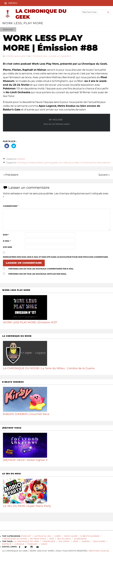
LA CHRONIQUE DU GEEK (41, 14)
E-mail (7, 241)
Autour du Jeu (42, 536)
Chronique (22, 162)
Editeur (40, 162)
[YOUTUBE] (38, 547)
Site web (7, 247)
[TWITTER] (26, 547)
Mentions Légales (99, 551)
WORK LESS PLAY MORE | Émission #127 (30, 322)
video (44, 544)
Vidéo (58, 536)
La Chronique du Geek (91, 162)
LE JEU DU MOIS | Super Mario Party (27, 506)
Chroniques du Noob (14, 539)
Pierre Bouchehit (16, 56)
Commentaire (10, 206)
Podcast (8, 29)
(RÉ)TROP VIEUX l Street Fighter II (25, 460)
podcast (106, 162)
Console (32, 162)
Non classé (70, 536)
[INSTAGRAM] (32, 547)
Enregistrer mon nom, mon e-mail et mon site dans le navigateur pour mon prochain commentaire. (55, 257)
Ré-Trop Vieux (38, 539)
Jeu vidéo (63, 162)
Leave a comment (60, 56)
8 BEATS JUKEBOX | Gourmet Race (26, 414)
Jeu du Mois (64, 539)
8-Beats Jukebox (90, 536)
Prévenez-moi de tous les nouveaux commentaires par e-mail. (41, 269)
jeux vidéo (74, 162)
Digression (80, 539)
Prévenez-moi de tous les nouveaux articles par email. (37, 274)
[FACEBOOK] (20, 547)
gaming (48, 162)
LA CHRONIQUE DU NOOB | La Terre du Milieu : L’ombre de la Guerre (49, 368)
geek (55, 162)
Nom (6, 235)
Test (51, 539)
